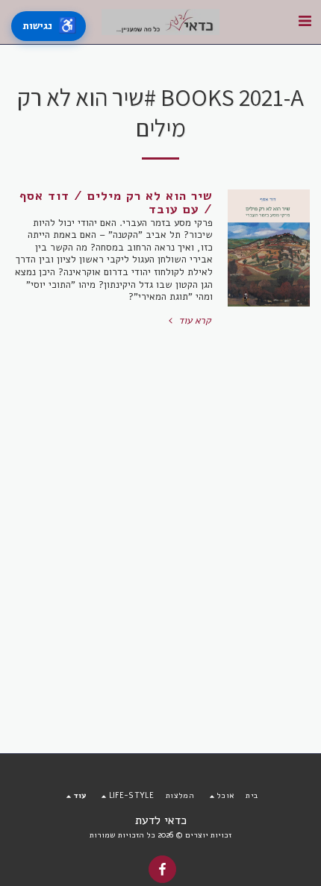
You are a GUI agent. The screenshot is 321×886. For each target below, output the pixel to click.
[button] (304, 21)
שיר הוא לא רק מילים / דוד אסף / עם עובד (116, 202)
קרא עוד (193, 321)
